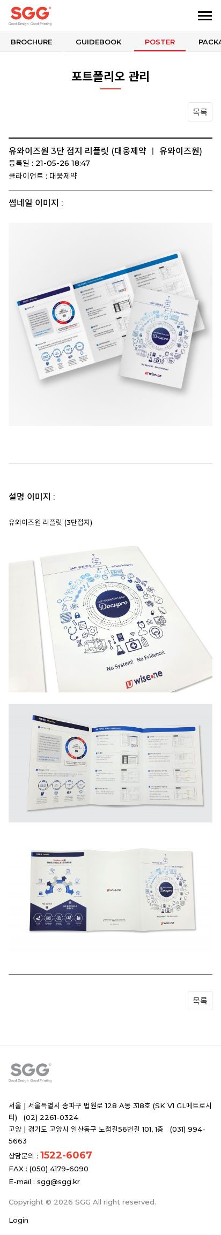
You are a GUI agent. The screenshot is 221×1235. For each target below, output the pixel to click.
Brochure (31, 41)
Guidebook (98, 41)
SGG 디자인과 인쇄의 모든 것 (63, 16)
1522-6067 (66, 1155)
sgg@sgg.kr (58, 1181)
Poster (160, 41)
